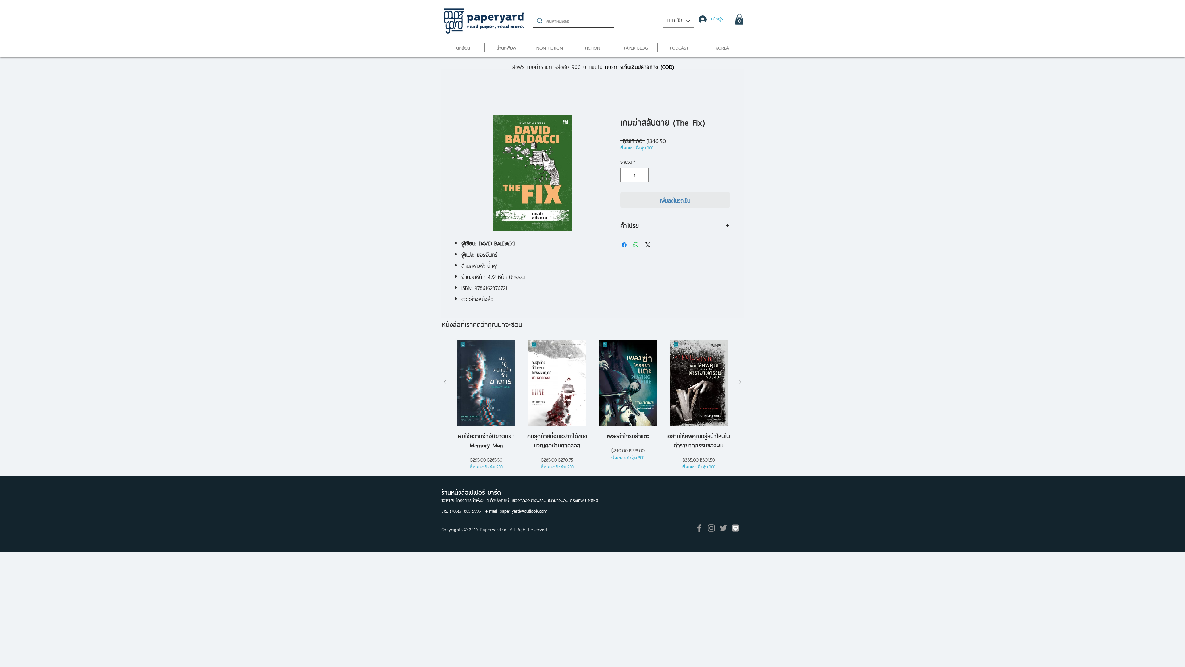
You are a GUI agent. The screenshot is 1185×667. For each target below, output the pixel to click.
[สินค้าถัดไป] (740, 383)
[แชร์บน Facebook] (624, 245)
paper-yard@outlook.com (523, 511)
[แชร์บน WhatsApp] (636, 245)
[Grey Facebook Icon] (699, 529)
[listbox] (678, 21)
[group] (592, 410)
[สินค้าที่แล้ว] (445, 383)
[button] (678, 21)
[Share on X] (647, 245)
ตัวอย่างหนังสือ (477, 299)
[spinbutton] (634, 175)
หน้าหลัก (464, 93)
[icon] (735, 529)
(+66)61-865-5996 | (467, 511)
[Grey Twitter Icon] (723, 529)
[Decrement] (626, 175)
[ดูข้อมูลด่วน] (486, 383)
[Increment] (642, 175)
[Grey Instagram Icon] (711, 529)
